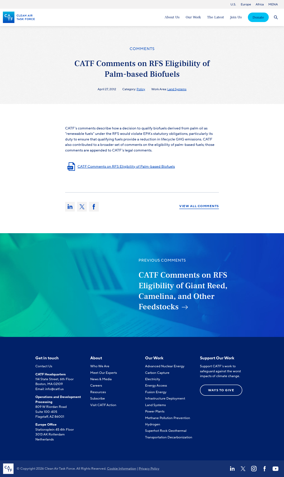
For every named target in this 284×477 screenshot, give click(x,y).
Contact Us (43, 366)
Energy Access (156, 385)
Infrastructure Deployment (165, 398)
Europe (246, 4)
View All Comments (199, 206)
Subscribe (97, 398)
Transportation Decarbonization (168, 437)
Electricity (152, 379)
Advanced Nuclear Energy (165, 366)
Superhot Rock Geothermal (165, 431)
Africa (260, 4)
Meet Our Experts (103, 373)
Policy (141, 89)
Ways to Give (221, 390)
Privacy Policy (149, 468)
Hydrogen (152, 424)
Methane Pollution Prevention (167, 418)
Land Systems (176, 89)
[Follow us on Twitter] (243, 469)
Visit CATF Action (103, 405)
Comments (142, 48)
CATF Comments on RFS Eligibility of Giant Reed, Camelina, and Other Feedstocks (183, 291)
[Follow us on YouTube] (275, 469)
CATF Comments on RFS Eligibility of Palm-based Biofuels (126, 166)
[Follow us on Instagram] (254, 469)
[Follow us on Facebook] (265, 469)
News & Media (101, 379)
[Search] (276, 17)
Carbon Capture (157, 373)
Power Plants (154, 411)
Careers (96, 385)
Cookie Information (121, 468)
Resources (98, 392)
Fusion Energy (156, 392)
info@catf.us (54, 389)
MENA (273, 4)
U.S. (233, 4)
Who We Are (99, 366)
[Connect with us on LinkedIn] (232, 469)
